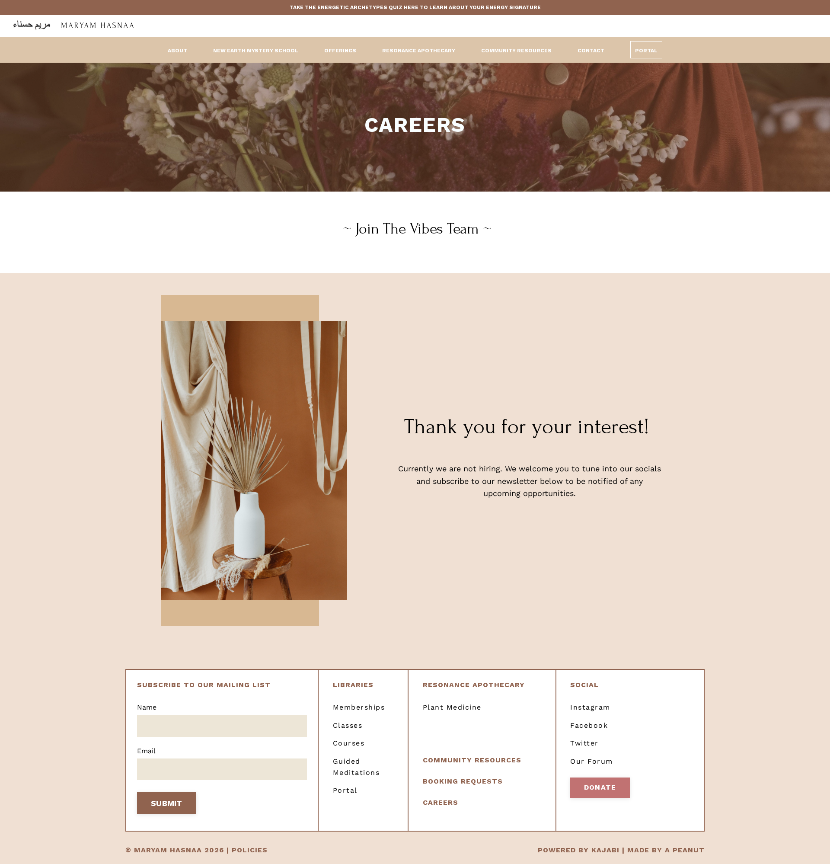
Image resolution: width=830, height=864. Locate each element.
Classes (348, 725)
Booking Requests (463, 781)
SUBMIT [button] (166, 803)
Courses (349, 743)
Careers (440, 802)
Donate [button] (600, 787)
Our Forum (591, 761)
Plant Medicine (452, 707)
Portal (646, 51)
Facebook (589, 725)
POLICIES (250, 850)
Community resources (472, 760)
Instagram (590, 707)
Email (146, 751)
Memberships (359, 707)
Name (146, 707)
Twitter (584, 743)
